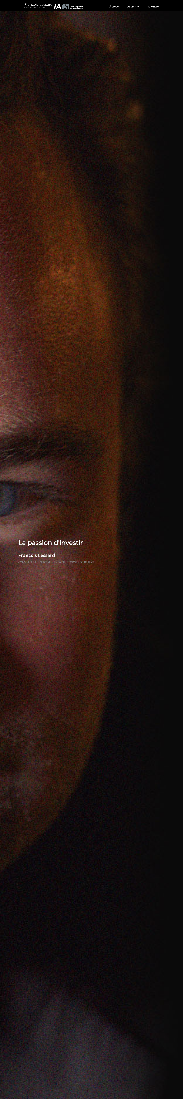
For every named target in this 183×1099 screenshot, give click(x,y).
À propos (115, 6)
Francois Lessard (38, 5)
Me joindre (153, 6)
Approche (133, 6)
